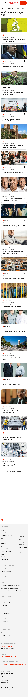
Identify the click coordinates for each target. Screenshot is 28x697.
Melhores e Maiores (6, 632)
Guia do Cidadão (5, 568)
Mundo (20, 531)
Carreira (3, 541)
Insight (14, 8)
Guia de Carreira (5, 576)
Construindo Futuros (6, 610)
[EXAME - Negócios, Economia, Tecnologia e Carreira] (13, 3)
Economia (3, 543)
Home (2, 530)
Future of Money (23, 547)
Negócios (8, 8)
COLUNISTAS (4, 559)
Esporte (21, 539)
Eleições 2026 (20, 8)
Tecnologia (21, 544)
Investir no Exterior (6, 616)
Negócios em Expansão (7, 638)
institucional (5, 680)
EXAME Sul (4, 605)
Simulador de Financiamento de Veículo (11, 590)
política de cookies (6, 685)
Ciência (20, 550)
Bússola (3, 608)
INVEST (3, 8)
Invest (2, 554)
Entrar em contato (6, 646)
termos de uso (5, 682)
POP (20, 552)
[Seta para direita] (24, 8)
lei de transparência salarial (9, 689)
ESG (2, 546)
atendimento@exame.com (8, 656)
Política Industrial (5, 624)
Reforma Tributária (6, 600)
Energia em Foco (5, 613)
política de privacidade (7, 687)
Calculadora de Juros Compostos (9, 588)
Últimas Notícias (5, 533)
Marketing (21, 536)
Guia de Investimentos (6, 574)
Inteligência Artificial (6, 551)
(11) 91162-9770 (9, 648)
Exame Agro (22, 542)
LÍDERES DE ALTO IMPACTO (8, 535)
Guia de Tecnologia (6, 571)
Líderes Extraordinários (7, 618)
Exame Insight (4, 549)
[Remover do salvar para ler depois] (25, 34)
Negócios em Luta (5, 621)
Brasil (2, 538)
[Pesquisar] (5, 3)
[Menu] (2, 3)
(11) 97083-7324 (9, 674)
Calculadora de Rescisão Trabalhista (10, 585)
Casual (20, 534)
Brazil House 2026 (5, 602)
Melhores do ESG (5, 635)
